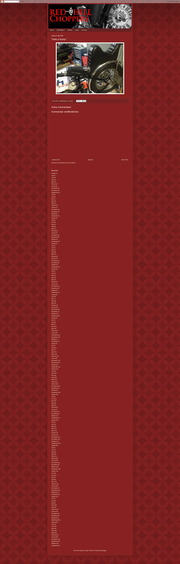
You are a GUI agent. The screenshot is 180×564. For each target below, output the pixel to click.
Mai (52, 199)
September (54, 192)
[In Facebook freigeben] (83, 101)
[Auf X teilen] (81, 101)
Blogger (104, 550)
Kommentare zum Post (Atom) (66, 163)
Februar (53, 184)
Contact (84, 30)
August (53, 173)
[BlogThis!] (79, 101)
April (52, 180)
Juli (52, 175)
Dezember (54, 188)
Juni (52, 177)
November (54, 190)
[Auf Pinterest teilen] (85, 101)
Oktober (53, 214)
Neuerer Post (55, 160)
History (70, 30)
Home (52, 30)
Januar (53, 186)
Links (77, 30)
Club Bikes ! (61, 30)
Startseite (90, 160)
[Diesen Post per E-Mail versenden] (77, 101)
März (52, 182)
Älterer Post (124, 160)
